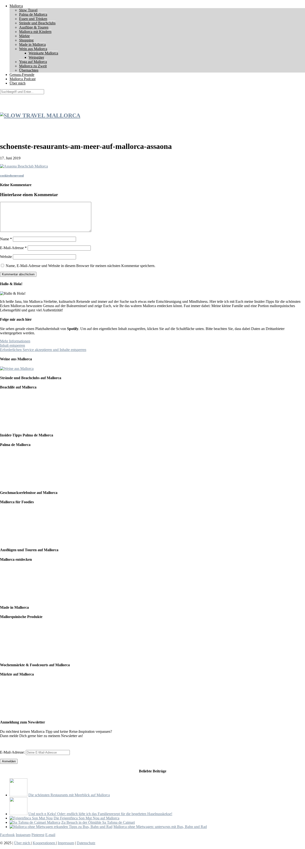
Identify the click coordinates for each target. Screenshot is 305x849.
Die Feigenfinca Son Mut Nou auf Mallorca (86, 818)
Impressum (66, 843)
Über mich (17, 83)
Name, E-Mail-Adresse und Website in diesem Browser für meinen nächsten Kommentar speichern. (80, 266)
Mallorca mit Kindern (35, 32)
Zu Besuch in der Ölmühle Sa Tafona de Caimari (98, 822)
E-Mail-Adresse (13, 248)
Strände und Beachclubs (37, 23)
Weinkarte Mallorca (43, 53)
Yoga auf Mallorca (33, 62)
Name (6, 239)
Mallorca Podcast (23, 79)
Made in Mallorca (32, 44)
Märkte (24, 36)
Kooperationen (44, 843)
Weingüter (36, 57)
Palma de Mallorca (33, 14)
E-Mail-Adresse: (13, 752)
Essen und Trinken (33, 19)
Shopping (26, 40)
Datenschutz (86, 843)
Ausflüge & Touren (33, 27)
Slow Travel (28, 10)
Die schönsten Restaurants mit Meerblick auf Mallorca (69, 795)
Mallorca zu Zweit (33, 66)
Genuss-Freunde (22, 75)
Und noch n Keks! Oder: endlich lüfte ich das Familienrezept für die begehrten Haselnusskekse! (100, 814)
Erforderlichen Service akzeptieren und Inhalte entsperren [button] (43, 350)
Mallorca (16, 6)
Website (6, 257)
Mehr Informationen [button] (15, 341)
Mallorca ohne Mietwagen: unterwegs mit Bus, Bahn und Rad (160, 827)
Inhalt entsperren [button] (12, 345)
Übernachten (28, 70)
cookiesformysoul (12, 175)
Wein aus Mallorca (33, 49)
